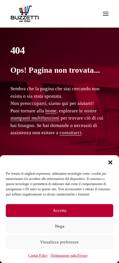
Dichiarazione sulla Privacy (69, 256)
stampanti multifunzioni (35, 118)
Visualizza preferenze (59, 242)
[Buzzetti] (24, 13)
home (51, 111)
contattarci (70, 132)
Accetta (59, 210)
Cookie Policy (38, 256)
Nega (59, 226)
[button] (110, 162)
